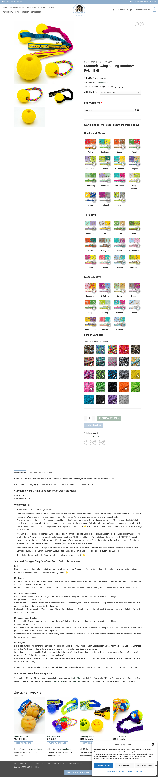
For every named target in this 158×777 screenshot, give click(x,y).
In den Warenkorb (109, 418)
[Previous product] (141, 24)
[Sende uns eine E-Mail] (155, 2)
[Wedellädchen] (79, 10)
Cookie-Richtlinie (112, 771)
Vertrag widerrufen (74, 763)
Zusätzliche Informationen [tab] (40, 473)
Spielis (5, 8)
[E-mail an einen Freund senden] (95, 442)
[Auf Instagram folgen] (152, 2)
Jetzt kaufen (93, 425)
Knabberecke (15, 8)
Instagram (76, 681)
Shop (86, 62)
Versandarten (57, 763)
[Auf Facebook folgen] (150, 2)
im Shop (78, 678)
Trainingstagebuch (11, 12)
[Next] (143, 728)
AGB (26, 763)
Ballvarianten (106, 62)
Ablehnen (124, 765)
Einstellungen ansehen (145, 765)
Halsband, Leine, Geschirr (33, 8)
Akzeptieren (104, 765)
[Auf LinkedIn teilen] (104, 442)
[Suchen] (113, 10)
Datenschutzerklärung (126, 771)
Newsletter (36, 12)
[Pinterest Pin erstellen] (100, 442)
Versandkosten (102, 83)
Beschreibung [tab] (20, 473)
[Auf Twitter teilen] (91, 442)
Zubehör (25, 12)
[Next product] (137, 24)
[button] (153, 744)
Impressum (138, 771)
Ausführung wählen (57, 743)
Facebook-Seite (57, 681)
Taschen (50, 8)
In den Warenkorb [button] (23, 743)
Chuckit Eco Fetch (120, 737)
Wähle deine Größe (90, 92)
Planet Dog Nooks (87, 737)
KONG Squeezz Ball (54, 737)
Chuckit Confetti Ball (22, 737)
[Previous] (14, 728)
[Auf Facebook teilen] (86, 442)
